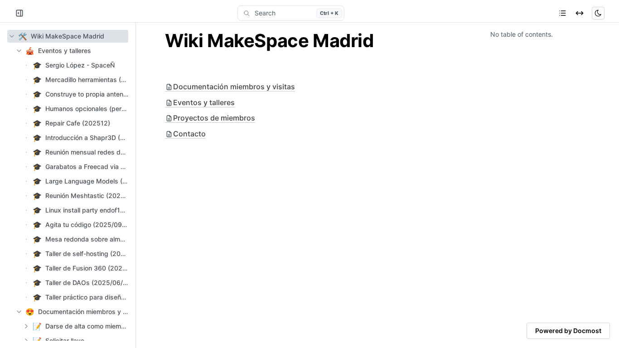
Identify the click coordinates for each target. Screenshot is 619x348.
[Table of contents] (562, 13)
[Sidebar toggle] (19, 13)
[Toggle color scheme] (598, 13)
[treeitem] (67, 36)
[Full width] (580, 13)
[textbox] (309, 41)
